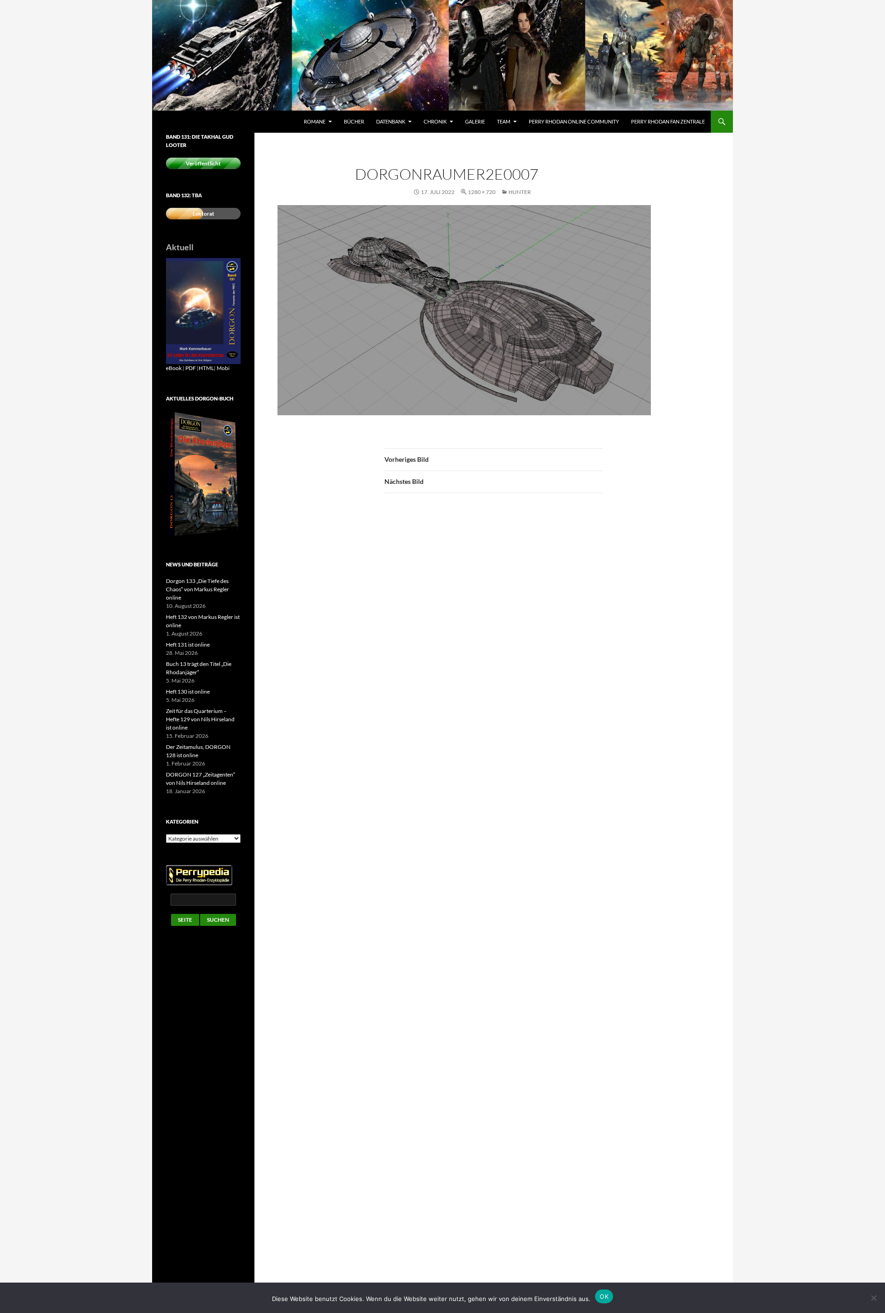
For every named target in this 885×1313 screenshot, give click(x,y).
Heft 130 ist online (188, 691)
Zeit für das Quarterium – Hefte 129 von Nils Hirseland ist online (200, 719)
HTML (206, 368)
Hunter (519, 191)
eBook (174, 368)
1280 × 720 (482, 191)
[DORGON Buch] (203, 474)
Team (503, 121)
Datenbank (390, 121)
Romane (314, 121)
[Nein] (873, 1297)
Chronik (435, 121)
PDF (190, 368)
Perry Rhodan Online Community (574, 121)
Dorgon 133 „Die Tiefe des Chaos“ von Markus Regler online (197, 589)
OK (604, 1296)
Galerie (475, 121)
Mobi (223, 368)
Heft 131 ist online (188, 644)
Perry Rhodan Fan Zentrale (668, 121)
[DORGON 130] (203, 310)
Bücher (354, 121)
